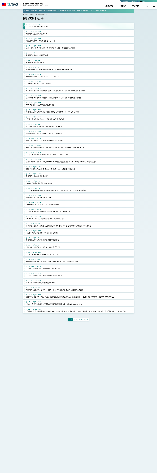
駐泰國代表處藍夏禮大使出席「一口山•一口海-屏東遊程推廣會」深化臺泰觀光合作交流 (54, 290)
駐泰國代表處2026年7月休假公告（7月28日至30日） (43, 76)
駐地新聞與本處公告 (41, 14)
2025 (75, 319)
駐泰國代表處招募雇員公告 (35, 62)
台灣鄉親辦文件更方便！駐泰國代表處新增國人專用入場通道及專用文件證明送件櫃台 (54, 98)
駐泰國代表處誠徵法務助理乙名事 (37, 55)
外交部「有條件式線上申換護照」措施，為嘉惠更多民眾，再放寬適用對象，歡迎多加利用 (55, 91)
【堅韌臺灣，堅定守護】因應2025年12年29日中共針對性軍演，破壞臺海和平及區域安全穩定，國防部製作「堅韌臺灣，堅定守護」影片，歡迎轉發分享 (76, 311)
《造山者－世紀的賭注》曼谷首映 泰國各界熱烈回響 (43, 247)
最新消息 (32, 14)
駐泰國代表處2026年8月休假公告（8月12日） (41, 41)
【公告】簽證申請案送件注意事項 (37, 27)
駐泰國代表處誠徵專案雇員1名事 (37, 34)
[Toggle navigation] (153, 5)
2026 (70, 319)
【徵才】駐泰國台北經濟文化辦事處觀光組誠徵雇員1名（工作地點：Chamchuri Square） (55, 304)
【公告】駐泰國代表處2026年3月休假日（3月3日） (43, 233)
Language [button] (125, 1)
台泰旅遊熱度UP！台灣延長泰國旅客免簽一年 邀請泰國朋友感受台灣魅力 (50, 69)
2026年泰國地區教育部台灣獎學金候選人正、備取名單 (44, 126)
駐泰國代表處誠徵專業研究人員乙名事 (38, 197)
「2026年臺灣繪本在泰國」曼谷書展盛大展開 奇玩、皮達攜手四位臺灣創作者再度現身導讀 (56, 190)
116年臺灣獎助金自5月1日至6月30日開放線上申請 (42, 204)
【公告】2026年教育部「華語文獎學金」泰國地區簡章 (44, 275)
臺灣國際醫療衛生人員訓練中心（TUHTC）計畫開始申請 (45, 133)
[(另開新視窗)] (138, 1)
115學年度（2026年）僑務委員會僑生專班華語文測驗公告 (45, 219)
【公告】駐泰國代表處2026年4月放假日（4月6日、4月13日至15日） (48, 211)
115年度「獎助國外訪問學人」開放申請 (39, 183)
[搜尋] (147, 5)
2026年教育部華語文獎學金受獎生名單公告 (40, 105)
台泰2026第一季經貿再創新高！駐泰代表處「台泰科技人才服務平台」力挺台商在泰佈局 (55, 147)
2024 (80, 319)
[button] (25, 10)
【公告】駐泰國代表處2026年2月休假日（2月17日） (43, 254)
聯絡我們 (135, 6)
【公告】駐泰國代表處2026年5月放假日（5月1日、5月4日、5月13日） (49, 155)
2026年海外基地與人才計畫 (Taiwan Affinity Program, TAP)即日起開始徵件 (50, 169)
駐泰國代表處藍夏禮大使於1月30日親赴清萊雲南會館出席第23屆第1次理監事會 (52, 261)
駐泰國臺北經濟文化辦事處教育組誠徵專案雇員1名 (42, 240)
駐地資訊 (122, 6)
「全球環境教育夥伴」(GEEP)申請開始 (38, 83)
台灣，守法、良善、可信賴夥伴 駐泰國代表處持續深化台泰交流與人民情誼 (50, 48)
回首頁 (26, 14)
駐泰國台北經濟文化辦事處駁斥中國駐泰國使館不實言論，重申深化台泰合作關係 (52, 112)
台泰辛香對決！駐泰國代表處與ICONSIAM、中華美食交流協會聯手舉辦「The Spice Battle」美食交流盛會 (61, 162)
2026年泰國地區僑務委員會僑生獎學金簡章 (40, 283)
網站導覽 (133, 1)
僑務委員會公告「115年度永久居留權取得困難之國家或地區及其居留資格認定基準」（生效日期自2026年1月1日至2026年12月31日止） (70, 297)
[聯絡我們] (144, 1)
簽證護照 (109, 6)
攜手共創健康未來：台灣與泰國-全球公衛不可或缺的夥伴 (45, 140)
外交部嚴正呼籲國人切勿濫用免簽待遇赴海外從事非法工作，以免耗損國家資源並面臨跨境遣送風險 (58, 226)
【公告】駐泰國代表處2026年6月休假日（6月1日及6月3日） (46, 119)
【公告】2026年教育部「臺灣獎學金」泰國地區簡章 (43, 268)
